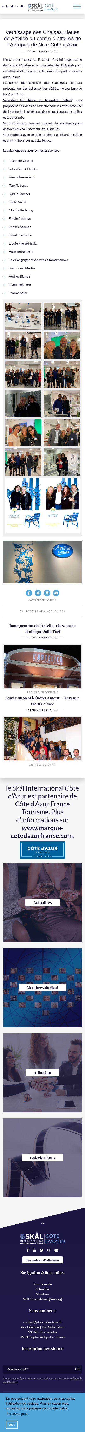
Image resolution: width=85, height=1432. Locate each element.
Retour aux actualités (45, 611)
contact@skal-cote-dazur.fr (42, 1322)
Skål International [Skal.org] (42, 1299)
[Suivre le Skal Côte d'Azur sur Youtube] (22, 6)
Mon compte (42, 1284)
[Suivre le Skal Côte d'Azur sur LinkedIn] (7, 6)
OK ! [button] (12, 1424)
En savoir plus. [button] (17, 1414)
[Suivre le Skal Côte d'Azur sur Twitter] (12, 6)
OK (77, 1369)
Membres (42, 1294)
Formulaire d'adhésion (42, 1260)
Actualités (42, 1289)
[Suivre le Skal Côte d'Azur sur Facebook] (3, 6)
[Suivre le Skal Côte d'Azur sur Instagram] (17, 6)
